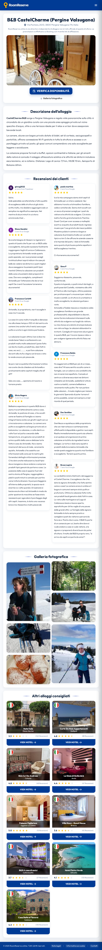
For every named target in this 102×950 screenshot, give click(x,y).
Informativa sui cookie (76, 946)
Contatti (94, 946)
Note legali (56, 946)
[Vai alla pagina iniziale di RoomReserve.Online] (16, 5)
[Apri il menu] (96, 5)
